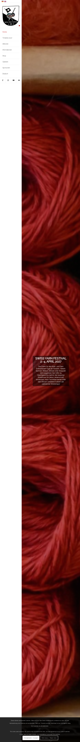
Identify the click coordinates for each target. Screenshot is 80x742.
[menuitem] (10, 32)
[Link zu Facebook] (2, 80)
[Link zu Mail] (19, 80)
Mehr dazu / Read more (49, 738)
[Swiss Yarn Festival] (10, 15)
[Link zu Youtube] (13, 80)
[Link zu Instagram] (8, 80)
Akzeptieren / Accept (31, 738)
